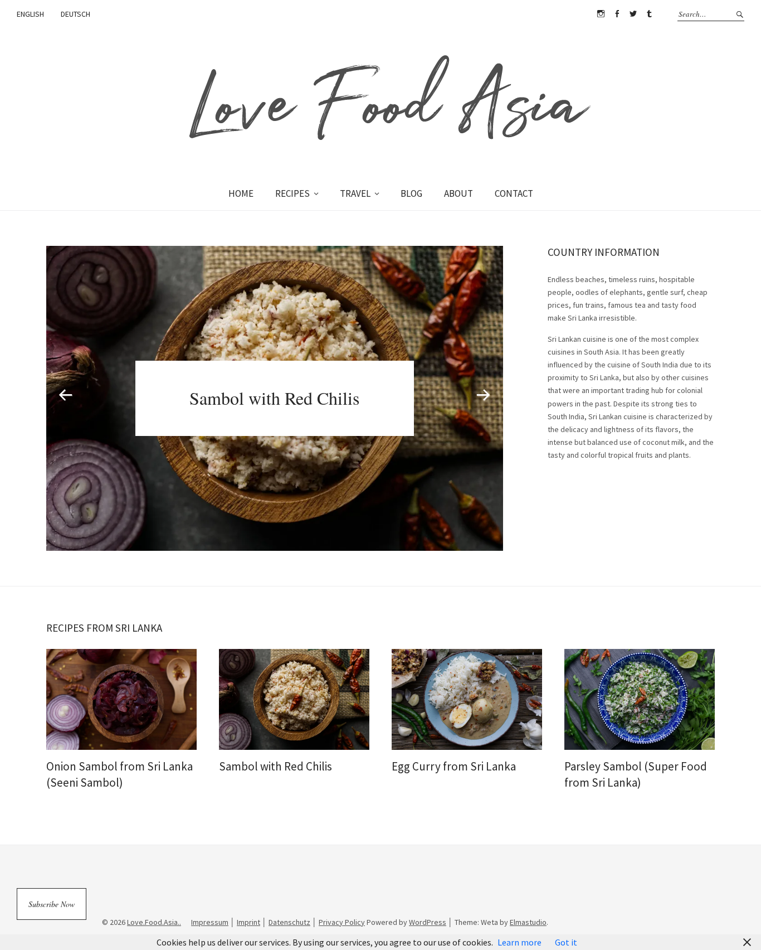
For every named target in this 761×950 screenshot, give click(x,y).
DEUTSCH (75, 14)
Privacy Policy (342, 922)
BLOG (411, 193)
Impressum (209, 922)
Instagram (600, 14)
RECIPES (292, 193)
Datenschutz (289, 922)
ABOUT (458, 193)
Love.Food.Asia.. (154, 922)
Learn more (519, 942)
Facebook (616, 14)
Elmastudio (528, 922)
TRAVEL (355, 193)
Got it (566, 942)
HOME (240, 193)
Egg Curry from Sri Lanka (454, 766)
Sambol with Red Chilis (274, 398)
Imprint (248, 922)
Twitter (633, 14)
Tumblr (649, 14)
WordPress (427, 922)
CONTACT (514, 193)
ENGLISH (30, 14)
